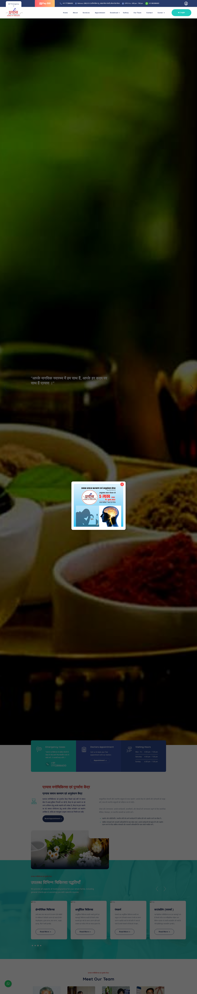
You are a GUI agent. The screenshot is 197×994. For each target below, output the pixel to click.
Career (160, 13)
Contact (149, 13)
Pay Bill (46, 3)
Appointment (100, 13)
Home (65, 13)
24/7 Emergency (13, 4)
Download (114, 13)
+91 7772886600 (68, 3)
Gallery (126, 13)
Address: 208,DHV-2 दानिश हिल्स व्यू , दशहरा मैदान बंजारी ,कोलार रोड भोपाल (98, 3)
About (75, 13)
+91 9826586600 (153, 3)
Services (86, 13)
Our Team (137, 13)
